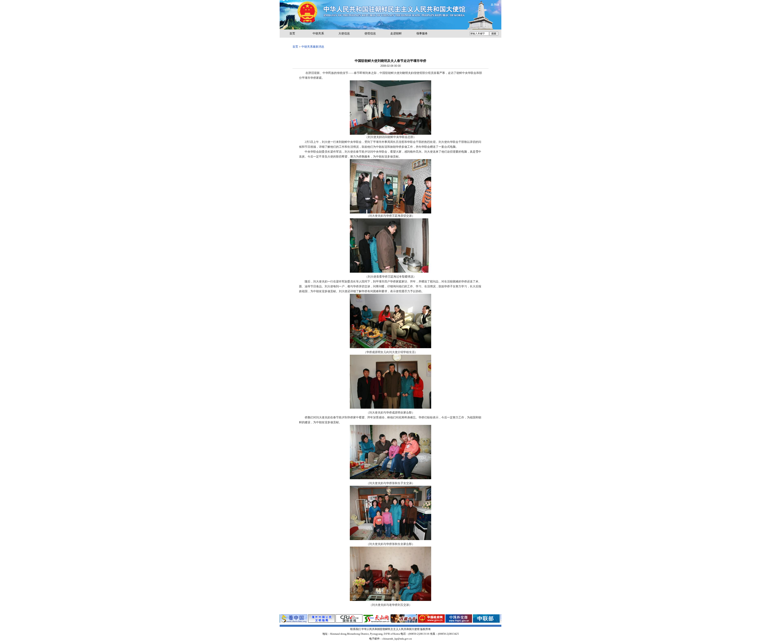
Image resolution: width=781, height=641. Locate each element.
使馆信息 (370, 33)
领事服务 (422, 33)
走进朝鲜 (396, 33)
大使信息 (344, 33)
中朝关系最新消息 (312, 46)
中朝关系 (318, 33)
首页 (292, 33)
